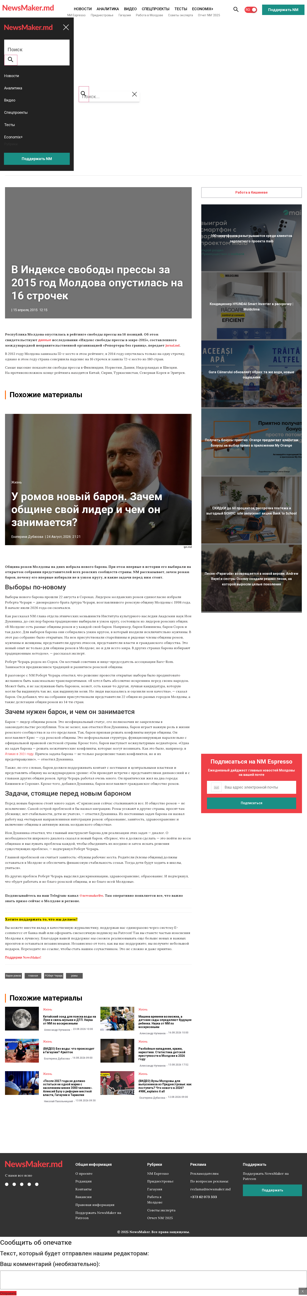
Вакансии (83, 1197)
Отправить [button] (8, 1293)
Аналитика (108, 9)
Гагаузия (124, 15)
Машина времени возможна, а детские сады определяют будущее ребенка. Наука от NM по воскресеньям (165, 1022)
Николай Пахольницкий (58, 1101)
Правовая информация (94, 1205)
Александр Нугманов (57, 1030)
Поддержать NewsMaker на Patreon (98, 1215)
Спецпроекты (155, 9)
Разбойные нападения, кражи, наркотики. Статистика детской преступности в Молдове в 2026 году (161, 1054)
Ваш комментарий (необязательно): (50, 1264)
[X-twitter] (14, 1184)
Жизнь (16, 482)
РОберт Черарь (53, 975)
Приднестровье (102, 15)
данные (44, 339)
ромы (74, 975)
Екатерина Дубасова (27, 537)
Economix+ (202, 9)
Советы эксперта (180, 15)
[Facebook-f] (6, 1184)
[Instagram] (21, 1184)
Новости (83, 9)
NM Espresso (76, 15)
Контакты (83, 1189)
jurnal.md (172, 345)
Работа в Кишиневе (251, 192)
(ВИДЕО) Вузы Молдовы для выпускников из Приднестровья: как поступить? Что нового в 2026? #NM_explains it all (165, 1086)
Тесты (180, 9)
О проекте (84, 1173)
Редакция (83, 1181)
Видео (130, 9)
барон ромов (13, 975)
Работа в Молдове (149, 15)
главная (33, 975)
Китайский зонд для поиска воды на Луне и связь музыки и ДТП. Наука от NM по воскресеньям (69, 1020)
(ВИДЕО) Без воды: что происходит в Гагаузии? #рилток (68, 1050)
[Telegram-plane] (36, 1184)
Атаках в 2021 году (19, 753)
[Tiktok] (29, 1184)
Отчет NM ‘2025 (209, 15)
